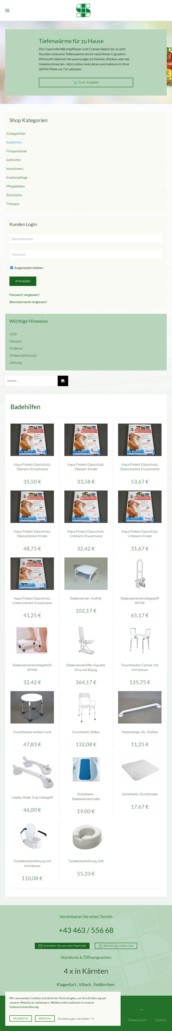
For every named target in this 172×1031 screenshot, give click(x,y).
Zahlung (15, 362)
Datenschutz (137, 1020)
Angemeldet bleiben (28, 268)
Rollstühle (14, 195)
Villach (85, 984)
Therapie (12, 204)
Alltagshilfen (16, 133)
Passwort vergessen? (24, 295)
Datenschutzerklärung (23, 1007)
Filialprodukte (16, 151)
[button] (7, 10)
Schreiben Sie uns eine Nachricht (65, 946)
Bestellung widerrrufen (119, 946)
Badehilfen (14, 142)
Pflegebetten (15, 186)
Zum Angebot (88, 82)
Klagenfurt (66, 984)
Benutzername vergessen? (28, 302)
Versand (15, 341)
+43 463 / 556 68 (86, 930)
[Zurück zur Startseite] (86, 10)
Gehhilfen (13, 160)
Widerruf (16, 348)
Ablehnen (45, 1018)
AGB (13, 334)
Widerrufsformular (23, 355)
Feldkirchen (104, 984)
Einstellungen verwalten (74, 1019)
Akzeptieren (20, 1018)
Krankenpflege (16, 177)
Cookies (161, 1020)
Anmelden (23, 281)
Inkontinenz (14, 168)
